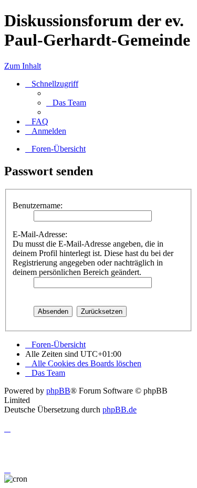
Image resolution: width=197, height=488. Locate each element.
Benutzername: (38, 205)
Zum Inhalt (22, 65)
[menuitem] (66, 102)
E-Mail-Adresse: (40, 234)
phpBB (58, 390)
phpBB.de (119, 409)
